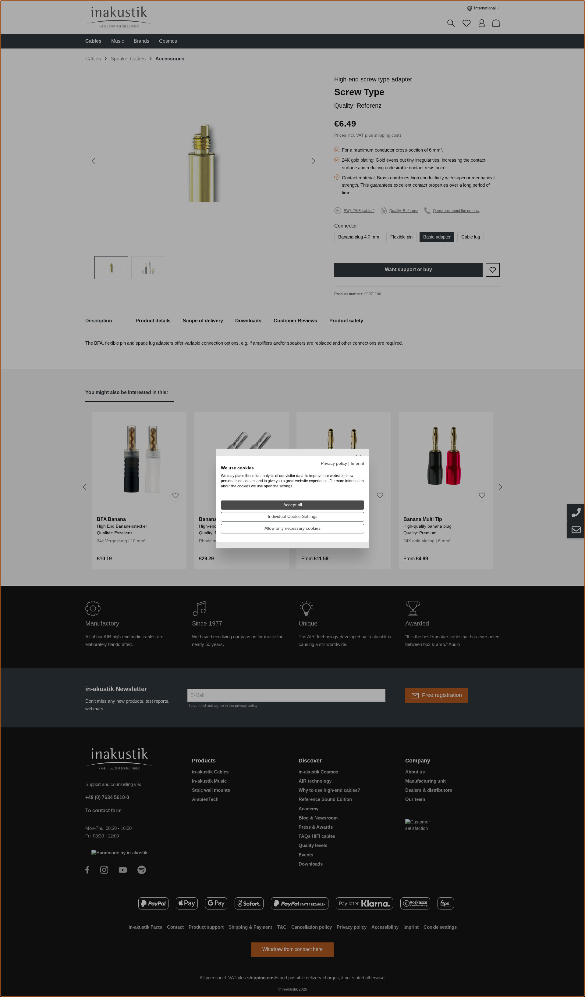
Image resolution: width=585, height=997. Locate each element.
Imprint (357, 463)
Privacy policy (334, 463)
